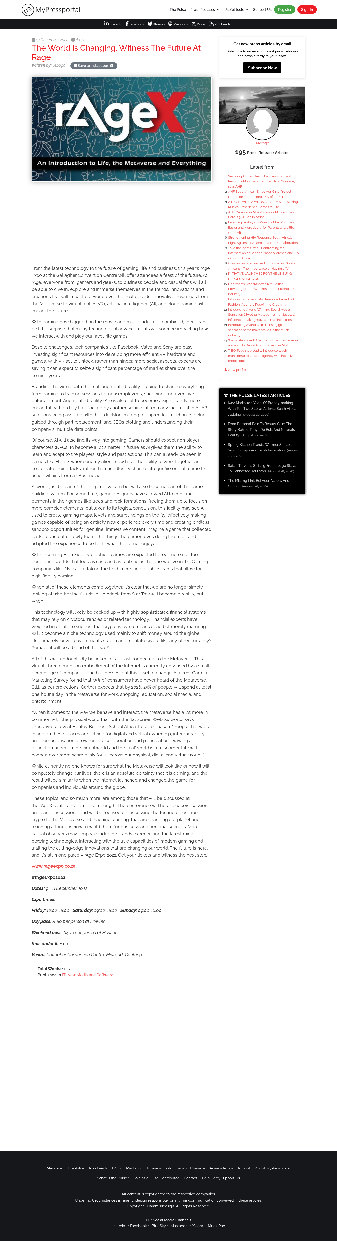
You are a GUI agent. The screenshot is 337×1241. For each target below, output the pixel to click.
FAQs (116, 1168)
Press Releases (202, 10)
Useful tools (234, 10)
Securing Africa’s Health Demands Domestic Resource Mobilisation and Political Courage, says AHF (261, 181)
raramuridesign (161, 1206)
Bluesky (158, 24)
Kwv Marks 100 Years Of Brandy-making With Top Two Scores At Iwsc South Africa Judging (262, 408)
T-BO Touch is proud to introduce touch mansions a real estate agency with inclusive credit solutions (261, 356)
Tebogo (262, 143)
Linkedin (118, 1226)
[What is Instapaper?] (111, 66)
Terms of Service (191, 1168)
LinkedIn (115, 24)
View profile (236, 370)
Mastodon (180, 24)
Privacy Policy (221, 1168)
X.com (201, 24)
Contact (190, 1178)
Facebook (136, 24)
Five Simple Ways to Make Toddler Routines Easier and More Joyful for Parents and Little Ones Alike (261, 227)
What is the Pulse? (113, 1178)
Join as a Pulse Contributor (156, 1178)
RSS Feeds (222, 24)
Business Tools (159, 1168)
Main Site (54, 1168)
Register (284, 10)
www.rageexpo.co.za (53, 866)
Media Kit (134, 1168)
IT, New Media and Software (87, 975)
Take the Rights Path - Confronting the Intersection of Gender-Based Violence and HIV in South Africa (263, 253)
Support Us (262, 10)
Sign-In (307, 10)
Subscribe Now (262, 68)
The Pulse (178, 10)
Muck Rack (217, 1226)
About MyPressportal (273, 1168)
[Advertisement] (122, 224)
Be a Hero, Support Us (221, 1178)
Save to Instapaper (93, 66)
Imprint (244, 1168)
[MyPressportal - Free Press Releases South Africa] (54, 10)
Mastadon (179, 1226)
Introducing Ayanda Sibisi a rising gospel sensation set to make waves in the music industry (259, 330)
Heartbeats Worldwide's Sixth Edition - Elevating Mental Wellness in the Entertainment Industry (264, 289)
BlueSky (159, 1226)
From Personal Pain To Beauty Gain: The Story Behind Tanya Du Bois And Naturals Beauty (261, 429)
